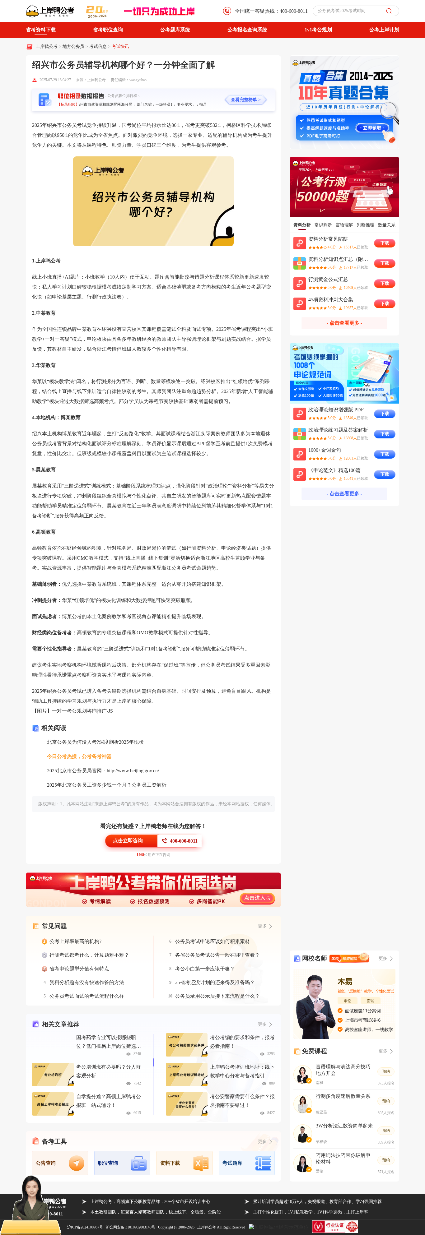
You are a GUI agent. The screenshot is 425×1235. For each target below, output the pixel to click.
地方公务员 (74, 46)
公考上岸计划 (384, 29)
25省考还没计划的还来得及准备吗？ (215, 982)
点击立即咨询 (128, 840)
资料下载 (170, 1163)
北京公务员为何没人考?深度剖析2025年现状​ (95, 742)
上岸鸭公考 (47, 46)
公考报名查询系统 (247, 29)
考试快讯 (120, 46)
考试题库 (232, 1163)
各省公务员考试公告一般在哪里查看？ (217, 955)
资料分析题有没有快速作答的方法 (86, 982)
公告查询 (46, 1163)
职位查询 (108, 1163)
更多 (262, 1024)
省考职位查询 (108, 29)
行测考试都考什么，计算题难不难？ (89, 955)
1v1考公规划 (318, 29)
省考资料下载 (41, 29)
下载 (385, 243)
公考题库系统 (175, 29)
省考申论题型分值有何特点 (79, 968)
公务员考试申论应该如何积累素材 (212, 941)
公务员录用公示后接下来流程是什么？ (217, 996)
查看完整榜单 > (246, 99)
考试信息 (98, 46)
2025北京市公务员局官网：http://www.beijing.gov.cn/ (103, 770)
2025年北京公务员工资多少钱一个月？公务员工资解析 (106, 785)
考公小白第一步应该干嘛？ (205, 968)
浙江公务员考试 (178, 568)
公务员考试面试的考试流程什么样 (86, 996)
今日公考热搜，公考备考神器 (79, 756)
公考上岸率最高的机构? (75, 941)
